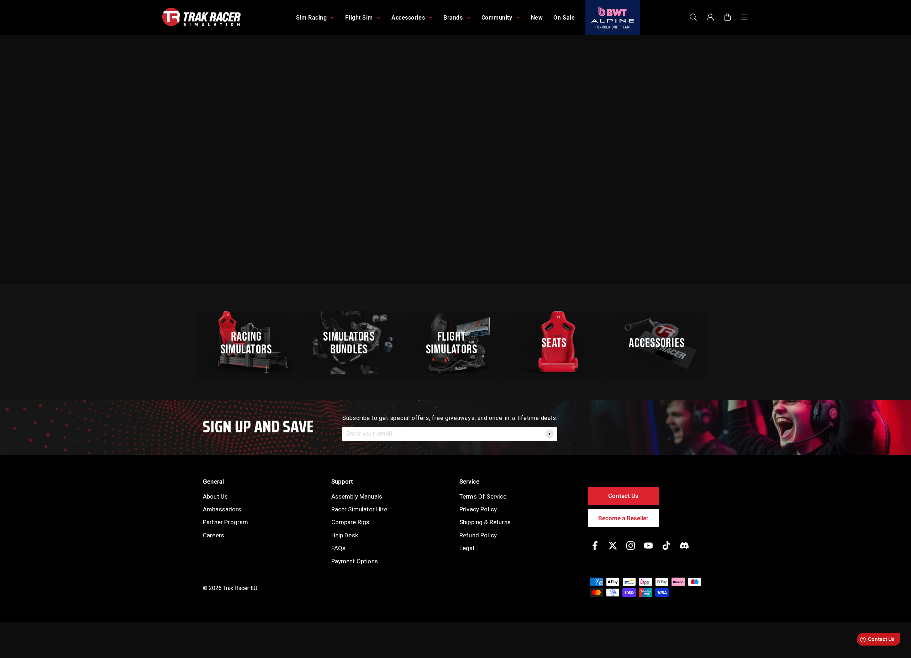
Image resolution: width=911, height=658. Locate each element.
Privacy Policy (478, 509)
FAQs (338, 548)
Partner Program (225, 522)
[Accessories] (661, 342)
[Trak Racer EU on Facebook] (595, 550)
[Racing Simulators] (250, 342)
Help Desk (344, 535)
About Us (215, 496)
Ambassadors (222, 509)
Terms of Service (483, 496)
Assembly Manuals (357, 496)
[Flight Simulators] (455, 342)
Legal (466, 548)
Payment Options (354, 561)
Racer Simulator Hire (359, 509)
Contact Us (623, 495)
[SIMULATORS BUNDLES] (352, 342)
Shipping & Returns (485, 522)
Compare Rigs (350, 522)
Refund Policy (478, 535)
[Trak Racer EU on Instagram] (630, 550)
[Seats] (558, 342)
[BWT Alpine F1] (612, 17)
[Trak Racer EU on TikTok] (666, 550)
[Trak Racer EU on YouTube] (648, 550)
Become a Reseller (623, 518)
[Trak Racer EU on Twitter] (613, 550)
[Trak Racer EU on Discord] (684, 550)
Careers (213, 535)
